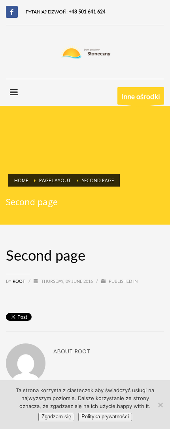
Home (21, 180)
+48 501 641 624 (87, 12)
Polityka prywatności (105, 416)
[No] (160, 405)
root (19, 281)
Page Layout (55, 180)
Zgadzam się (56, 416)
